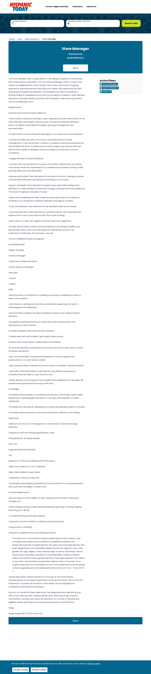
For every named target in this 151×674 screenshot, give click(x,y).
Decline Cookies (39, 669)
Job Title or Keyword (13, 20)
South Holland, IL (32, 39)
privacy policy (94, 663)
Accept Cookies (20, 669)
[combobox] (37, 23)
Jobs (19, 39)
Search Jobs (131, 23)
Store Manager (49, 39)
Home (12, 39)
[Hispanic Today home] (21, 6)
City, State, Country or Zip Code (69, 20)
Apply (75, 67)
